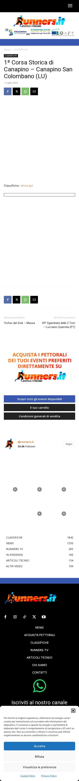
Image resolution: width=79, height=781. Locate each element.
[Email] (34, 91)
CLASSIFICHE (20, 49)
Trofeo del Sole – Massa (19, 323)
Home (7, 49)
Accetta (39, 746)
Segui (69, 443)
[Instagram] (15, 617)
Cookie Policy (27, 775)
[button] (73, 711)
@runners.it (26, 442)
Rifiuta (39, 756)
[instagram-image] (15, 464)
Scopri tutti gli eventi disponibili (39, 399)
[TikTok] (24, 617)
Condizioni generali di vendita (39, 416)
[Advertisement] (39, 139)
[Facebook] (8, 91)
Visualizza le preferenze (39, 767)
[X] (16, 91)
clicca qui (26, 185)
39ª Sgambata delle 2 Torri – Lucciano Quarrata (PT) (58, 325)
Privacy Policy (49, 775)
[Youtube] (44, 617)
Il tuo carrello (39, 407)
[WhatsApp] (25, 91)
